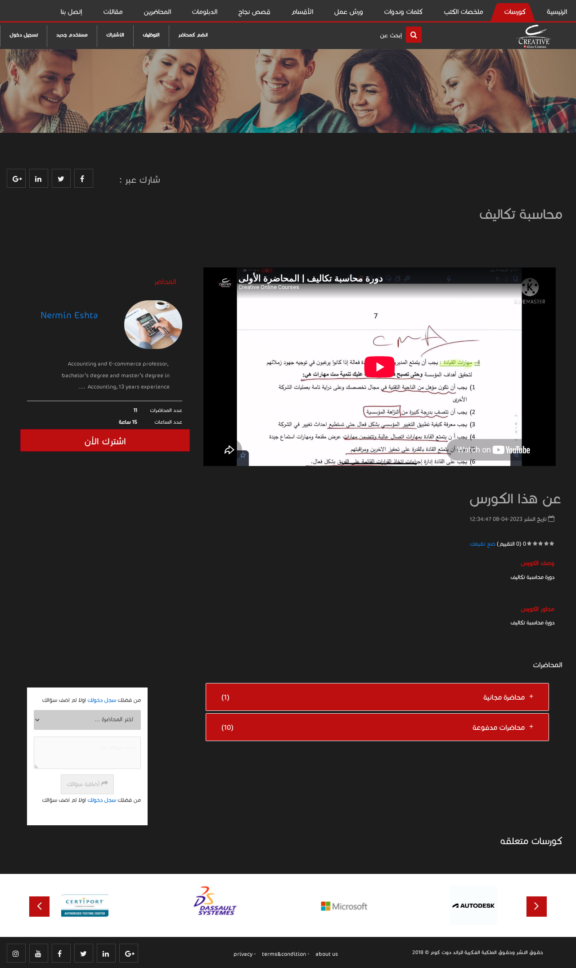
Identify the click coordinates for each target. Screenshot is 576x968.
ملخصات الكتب (463, 12)
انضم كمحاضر (193, 35)
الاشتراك (115, 35)
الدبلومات (204, 12)
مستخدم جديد (72, 35)
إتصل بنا (71, 12)
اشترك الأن (105, 441)
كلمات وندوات (403, 12)
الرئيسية (557, 12)
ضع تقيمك (482, 543)
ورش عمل (348, 12)
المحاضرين (157, 12)
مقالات (113, 12)
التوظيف (151, 35)
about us (326, 953)
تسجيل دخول (23, 35)
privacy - (245, 953)
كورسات (515, 12)
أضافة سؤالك (84, 784)
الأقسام (302, 12)
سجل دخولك (101, 700)
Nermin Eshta (69, 315)
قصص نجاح (254, 12)
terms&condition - (286, 953)
